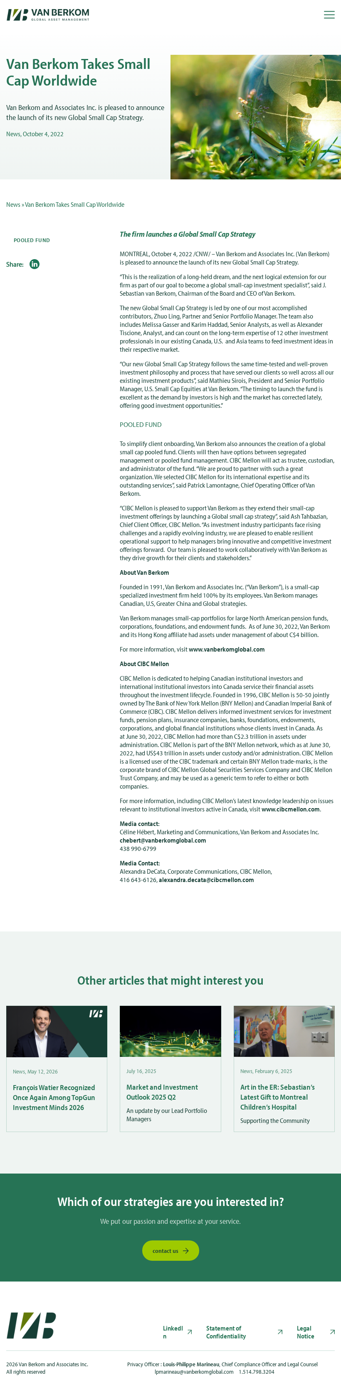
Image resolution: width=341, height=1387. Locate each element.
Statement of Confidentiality (226, 1332)
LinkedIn (173, 1332)
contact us (165, 1251)
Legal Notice (305, 1332)
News (13, 204)
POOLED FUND (32, 240)
